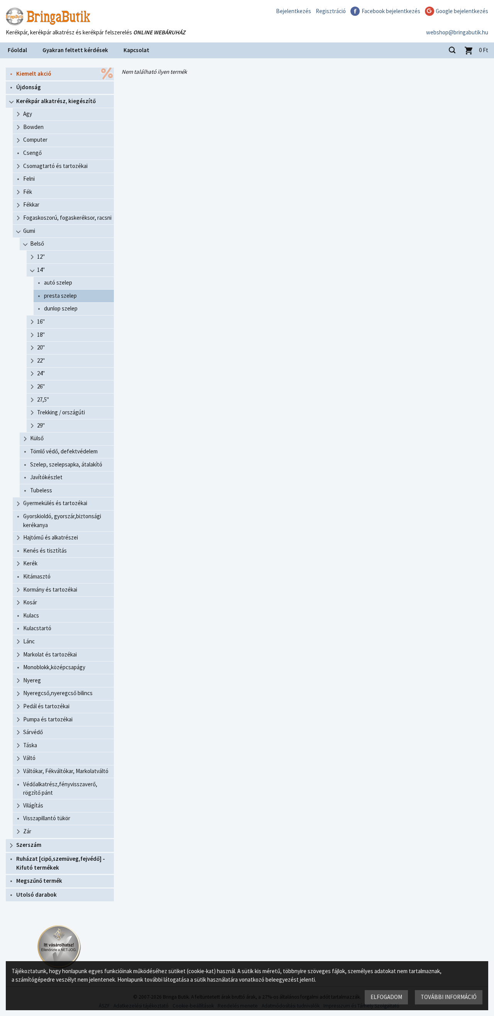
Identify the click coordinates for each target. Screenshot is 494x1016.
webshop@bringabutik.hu (457, 32)
